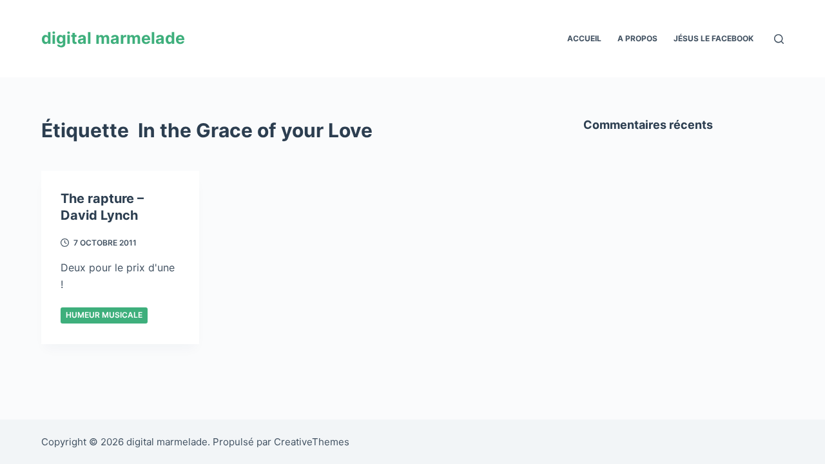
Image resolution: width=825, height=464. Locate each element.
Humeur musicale (104, 315)
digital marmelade (113, 38)
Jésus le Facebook (713, 38)
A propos (637, 38)
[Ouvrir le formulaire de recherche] (779, 39)
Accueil (584, 38)
